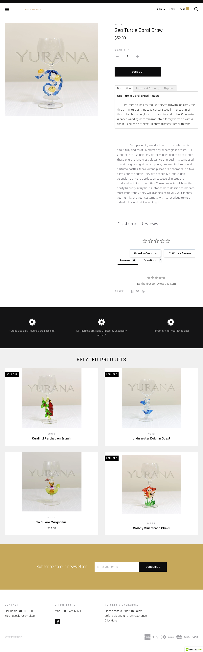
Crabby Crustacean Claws (151, 528)
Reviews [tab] (125, 260)
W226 (119, 24)
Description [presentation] (124, 88)
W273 (151, 523)
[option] (51, 69)
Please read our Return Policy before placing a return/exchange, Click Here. (126, 616)
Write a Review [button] (181, 253)
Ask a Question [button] (147, 253)
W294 (51, 517)
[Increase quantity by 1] (137, 56)
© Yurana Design (13, 636)
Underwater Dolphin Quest (151, 438)
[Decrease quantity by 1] (117, 56)
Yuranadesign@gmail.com (21, 616)
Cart (184, 9)
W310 (52, 433)
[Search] (196, 9)
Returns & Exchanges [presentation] (148, 88)
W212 (151, 433)
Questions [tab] (150, 260)
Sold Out (138, 72)
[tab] (124, 88)
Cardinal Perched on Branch (51, 438)
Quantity (122, 49)
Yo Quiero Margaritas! (51, 522)
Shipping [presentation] (169, 88)
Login (172, 9)
